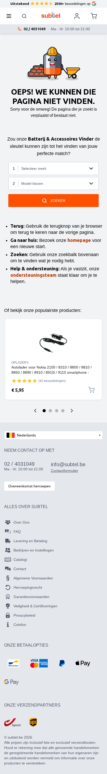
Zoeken (57, 200)
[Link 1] (53, 342)
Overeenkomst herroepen (29, 486)
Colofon (20, 625)
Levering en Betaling (30, 541)
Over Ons (21, 522)
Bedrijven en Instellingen (34, 550)
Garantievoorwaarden (31, 597)
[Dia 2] (50, 411)
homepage (79, 240)
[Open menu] (10, 16)
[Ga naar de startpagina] (50, 15)
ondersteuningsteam (33, 275)
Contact (20, 569)
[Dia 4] (63, 411)
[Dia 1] (44, 411)
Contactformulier (64, 471)
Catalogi (20, 559)
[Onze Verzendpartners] (12, 722)
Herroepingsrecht (28, 587)
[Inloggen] (77, 16)
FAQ (17, 532)
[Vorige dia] (35, 410)
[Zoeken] (24, 16)
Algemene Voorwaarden (33, 578)
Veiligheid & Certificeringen (35, 606)
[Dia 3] (57, 411)
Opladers (20, 362)
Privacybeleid (24, 615)
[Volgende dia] (71, 410)
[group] (24, 380)
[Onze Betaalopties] (13, 663)
